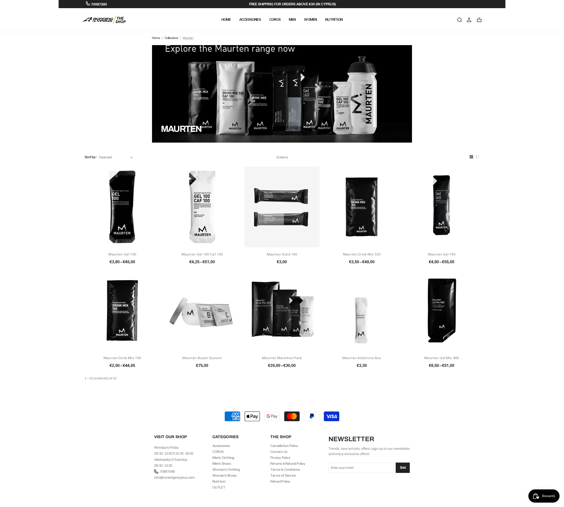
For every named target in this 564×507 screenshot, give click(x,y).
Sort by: (90, 157)
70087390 (98, 4)
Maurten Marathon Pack (282, 358)
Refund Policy (280, 481)
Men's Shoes (221, 463)
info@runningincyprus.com (174, 477)
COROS (274, 19)
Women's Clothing (226, 469)
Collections (171, 38)
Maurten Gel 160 (441, 254)
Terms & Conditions (285, 469)
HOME (226, 19)
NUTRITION (334, 19)
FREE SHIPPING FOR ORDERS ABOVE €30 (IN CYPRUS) (292, 4)
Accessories (250, 19)
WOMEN (310, 19)
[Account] (469, 19)
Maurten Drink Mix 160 (122, 358)
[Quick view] (153, 170)
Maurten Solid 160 (282, 254)
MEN (292, 19)
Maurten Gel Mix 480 (441, 358)
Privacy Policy (280, 458)
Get (403, 467)
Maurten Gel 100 (122, 254)
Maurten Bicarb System (202, 358)
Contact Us (278, 452)
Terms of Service (283, 475)
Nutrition (219, 481)
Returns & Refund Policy (287, 463)
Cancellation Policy (284, 446)
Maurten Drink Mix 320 (361, 254)
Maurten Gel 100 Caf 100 (202, 254)
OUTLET (218, 487)
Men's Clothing (223, 458)
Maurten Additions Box (361, 358)
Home (156, 38)
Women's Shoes (224, 475)
